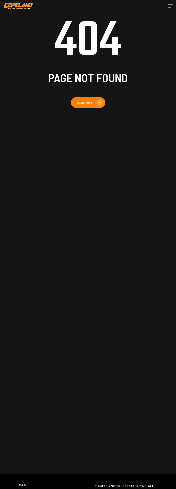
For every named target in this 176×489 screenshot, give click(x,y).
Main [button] (22, 485)
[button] (170, 6)
